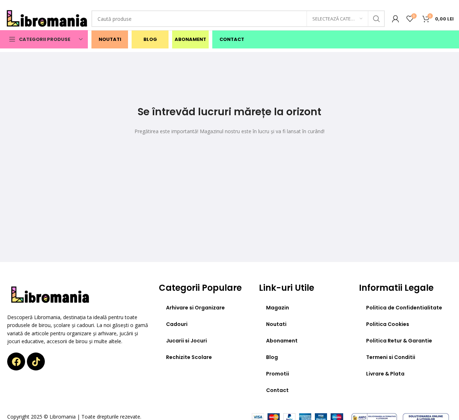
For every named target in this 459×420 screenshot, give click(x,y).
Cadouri (177, 324)
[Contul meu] (395, 18)
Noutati (276, 324)
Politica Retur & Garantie (399, 340)
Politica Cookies (387, 324)
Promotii (277, 373)
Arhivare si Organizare (195, 307)
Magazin (277, 307)
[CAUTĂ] (376, 18)
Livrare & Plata (385, 373)
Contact (277, 390)
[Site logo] (47, 18)
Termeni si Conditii (390, 357)
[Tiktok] (36, 361)
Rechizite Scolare (189, 357)
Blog (272, 357)
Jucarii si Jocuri (186, 340)
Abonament (282, 340)
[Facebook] (16, 361)
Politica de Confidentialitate (404, 307)
